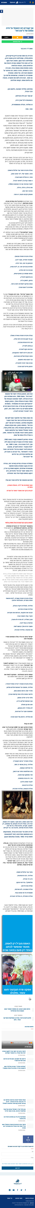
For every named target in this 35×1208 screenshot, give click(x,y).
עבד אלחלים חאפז (23, 872)
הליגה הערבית (23, 116)
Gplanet (32, 1203)
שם (32, 1151)
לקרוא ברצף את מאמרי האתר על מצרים (20, 491)
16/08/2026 (21, 1121)
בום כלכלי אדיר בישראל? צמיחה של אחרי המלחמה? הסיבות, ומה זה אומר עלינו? (14, 1110)
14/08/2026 (21, 1130)
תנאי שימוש (18, 1198)
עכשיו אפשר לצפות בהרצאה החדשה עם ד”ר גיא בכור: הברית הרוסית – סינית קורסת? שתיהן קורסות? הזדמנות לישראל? (14, 1101)
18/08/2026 (21, 1113)
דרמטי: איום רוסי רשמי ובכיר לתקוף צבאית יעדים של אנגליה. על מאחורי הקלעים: (14, 1052)
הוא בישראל (15, 550)
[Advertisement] (17, 1086)
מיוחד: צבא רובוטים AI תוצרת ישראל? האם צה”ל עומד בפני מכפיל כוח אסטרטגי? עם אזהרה (14, 1126)
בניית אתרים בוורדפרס (19, 1205)
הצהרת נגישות (29, 1198)
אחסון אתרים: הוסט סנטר (29, 1205)
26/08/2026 (21, 1063)
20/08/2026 (21, 1105)
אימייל (32, 1157)
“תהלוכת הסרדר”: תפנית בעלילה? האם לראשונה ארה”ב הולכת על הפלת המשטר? (14, 1067)
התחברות (4, 2)
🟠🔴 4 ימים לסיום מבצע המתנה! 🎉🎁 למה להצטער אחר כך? (17, 1043)
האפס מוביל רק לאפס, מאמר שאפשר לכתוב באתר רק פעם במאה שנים (17, 947)
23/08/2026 (21, 1070)
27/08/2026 (28, 1047)
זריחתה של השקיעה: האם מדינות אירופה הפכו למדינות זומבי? (14, 1059)
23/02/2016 (29, 34)
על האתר (9, 1198)
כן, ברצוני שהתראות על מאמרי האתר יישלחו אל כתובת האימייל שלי (17, 1163)
